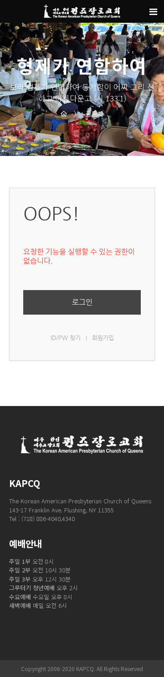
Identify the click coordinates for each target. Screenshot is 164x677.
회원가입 (103, 337)
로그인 (82, 302)
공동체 (88, 113)
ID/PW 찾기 (66, 337)
